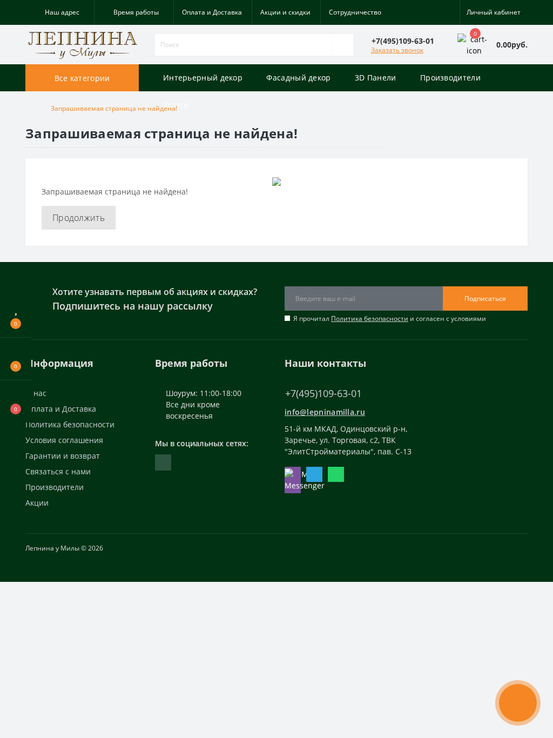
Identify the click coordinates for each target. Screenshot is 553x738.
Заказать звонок (397, 50)
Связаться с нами (58, 471)
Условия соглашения (64, 440)
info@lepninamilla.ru (325, 412)
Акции (37, 503)
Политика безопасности (369, 318)
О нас (35, 393)
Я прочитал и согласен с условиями (389, 318)
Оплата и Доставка (212, 12)
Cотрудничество (355, 12)
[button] (59, 12)
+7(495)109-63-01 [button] (323, 393)
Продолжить (78, 218)
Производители (54, 487)
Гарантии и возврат (62, 456)
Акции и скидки (285, 12)
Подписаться (485, 298)
